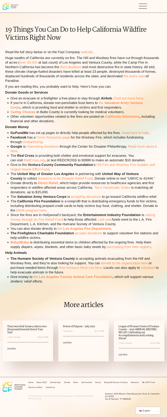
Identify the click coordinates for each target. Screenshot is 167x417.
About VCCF (42, 382)
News (75, 382)
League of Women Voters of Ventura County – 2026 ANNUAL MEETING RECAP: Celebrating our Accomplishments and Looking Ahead (138, 332)
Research (135, 382)
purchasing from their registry (129, 247)
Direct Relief (48, 183)
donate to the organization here (124, 263)
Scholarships (55, 382)
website (86, 52)
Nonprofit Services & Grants (116, 382)
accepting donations (86, 197)
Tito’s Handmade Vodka (112, 187)
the (84, 229)
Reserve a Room (36, 387)
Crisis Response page (53, 137)
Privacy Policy (34, 398)
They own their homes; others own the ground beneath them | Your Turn (27, 329)
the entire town (135, 76)
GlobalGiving (32, 142)
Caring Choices (23, 112)
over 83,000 (28, 62)
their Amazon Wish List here (80, 268)
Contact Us (50, 387)
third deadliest (70, 67)
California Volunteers (122, 116)
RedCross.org (34, 160)
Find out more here (128, 98)
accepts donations (88, 233)
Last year (105, 219)
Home (30, 382)
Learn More (11, 348)
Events (98, 382)
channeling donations (43, 146)
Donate (67, 382)
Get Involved (86, 382)
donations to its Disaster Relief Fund (65, 178)
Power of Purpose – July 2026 (79, 326)
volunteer (148, 268)
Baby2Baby (19, 242)
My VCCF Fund (148, 382)
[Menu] (143, 6)
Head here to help (135, 133)
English (146, 411)
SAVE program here (31, 210)
